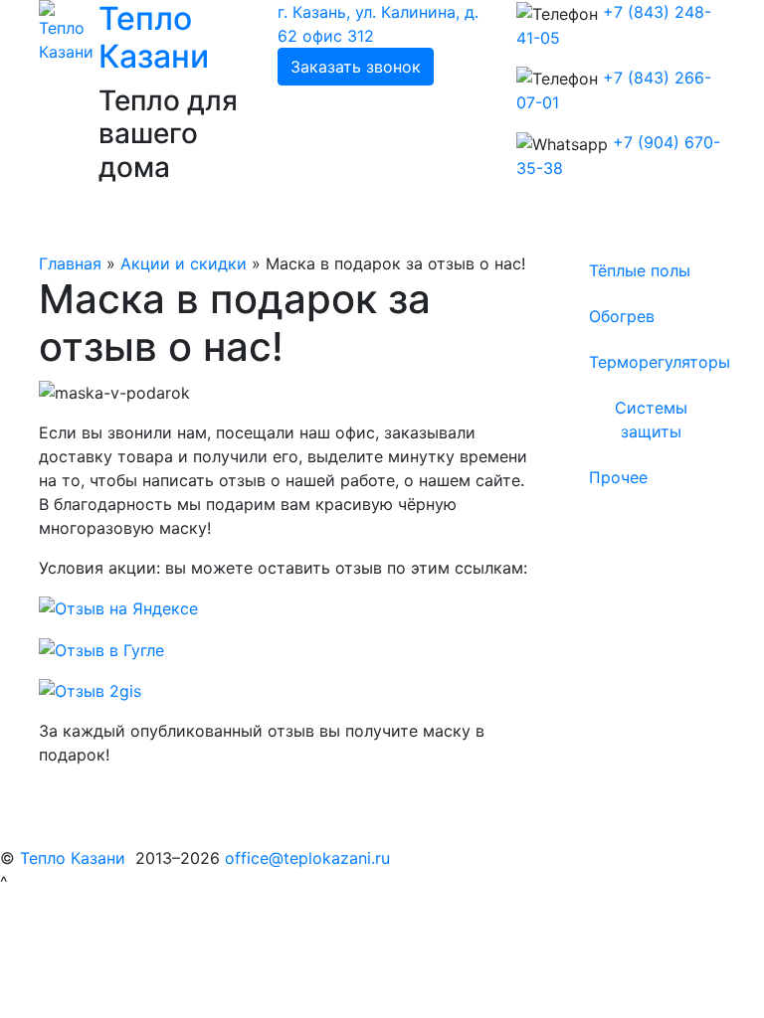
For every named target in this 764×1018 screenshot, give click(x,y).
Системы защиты (651, 419)
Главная (70, 263)
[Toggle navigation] (82, 224)
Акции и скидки (183, 263)
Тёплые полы (639, 270)
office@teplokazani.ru (307, 858)
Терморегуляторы (659, 362)
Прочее (618, 477)
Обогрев (622, 316)
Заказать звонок (355, 67)
